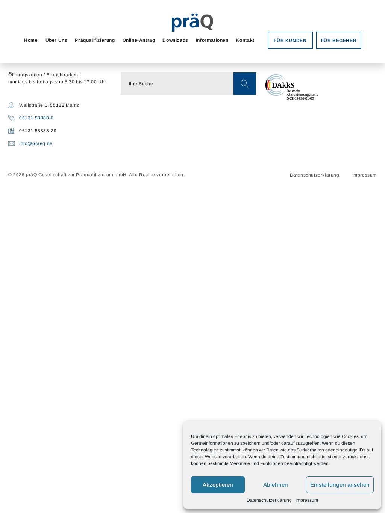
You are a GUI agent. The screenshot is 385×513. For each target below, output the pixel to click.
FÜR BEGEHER (339, 40)
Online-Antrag (139, 40)
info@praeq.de (36, 143)
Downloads (175, 40)
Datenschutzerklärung (269, 500)
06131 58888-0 (36, 118)
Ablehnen (275, 484)
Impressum (307, 500)
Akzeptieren (218, 484)
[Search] (244, 83)
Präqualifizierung (95, 40)
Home (31, 40)
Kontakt (245, 40)
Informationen (212, 40)
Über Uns (56, 40)
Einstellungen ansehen (340, 484)
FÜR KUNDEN (290, 40)
